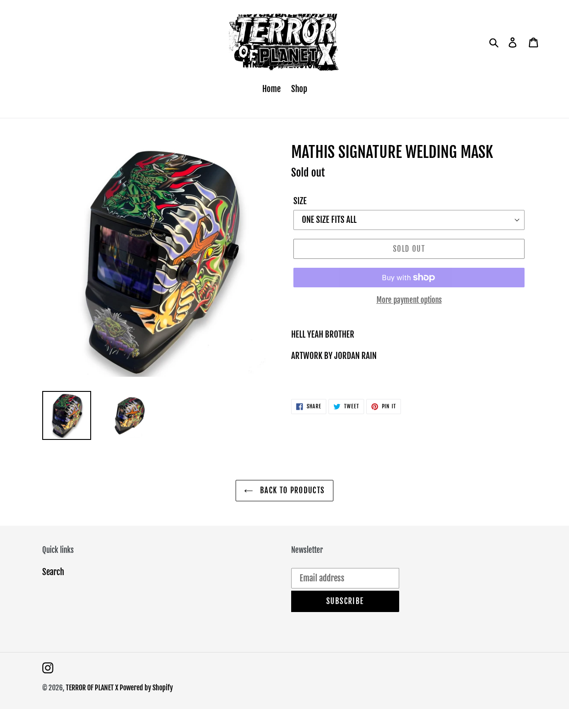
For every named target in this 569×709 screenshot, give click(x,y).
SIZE (300, 201)
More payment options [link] (409, 300)
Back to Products (291, 490)
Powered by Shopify (146, 687)
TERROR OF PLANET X (93, 687)
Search (53, 572)
